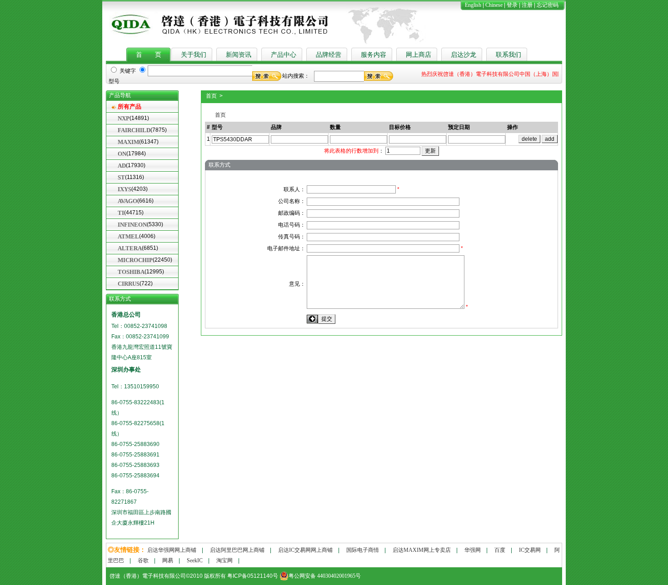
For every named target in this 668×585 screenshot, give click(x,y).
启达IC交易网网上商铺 (305, 550)
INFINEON (132, 224)
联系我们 (508, 54)
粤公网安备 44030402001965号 (325, 576)
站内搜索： (295, 76)
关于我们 (193, 54)
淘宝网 (224, 560)
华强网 (472, 550)
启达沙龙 (463, 54)
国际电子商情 (362, 550)
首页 (218, 115)
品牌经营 (328, 54)
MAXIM (128, 142)
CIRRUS (129, 283)
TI (121, 212)
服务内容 (373, 54)
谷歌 (143, 560)
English (473, 5)
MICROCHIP (135, 260)
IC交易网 (530, 550)
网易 (167, 560)
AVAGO (127, 201)
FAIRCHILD (134, 130)
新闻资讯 (238, 54)
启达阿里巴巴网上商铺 (237, 550)
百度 (499, 550)
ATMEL (128, 236)
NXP (124, 118)
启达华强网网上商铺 (171, 550)
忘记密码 (547, 5)
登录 (512, 5)
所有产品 (129, 106)
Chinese (494, 5)
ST (121, 177)
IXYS (124, 189)
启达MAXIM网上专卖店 (422, 550)
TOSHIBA (131, 271)
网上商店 (418, 54)
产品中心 (283, 54)
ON (122, 153)
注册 (527, 5)
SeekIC (195, 560)
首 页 (148, 54)
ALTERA (130, 248)
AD (122, 165)
